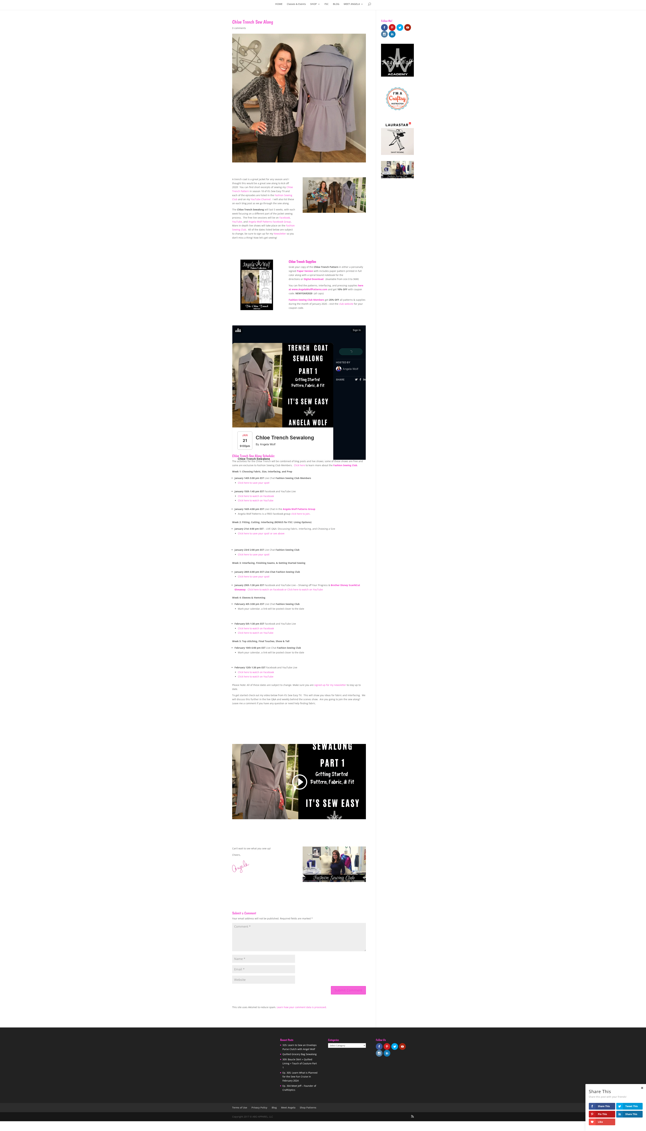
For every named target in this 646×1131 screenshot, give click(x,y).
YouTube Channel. (261, 199)
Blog (274, 1107)
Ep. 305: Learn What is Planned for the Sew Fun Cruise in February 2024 (299, 1076)
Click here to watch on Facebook (256, 496)
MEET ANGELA (352, 4)
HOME (278, 4)
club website (346, 303)
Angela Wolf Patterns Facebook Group (269, 221)
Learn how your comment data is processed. (302, 1007)
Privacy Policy (259, 1107)
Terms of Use (239, 1107)
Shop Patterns (308, 1107)
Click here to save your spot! (254, 482)
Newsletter (280, 233)
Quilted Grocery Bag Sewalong (299, 1054)
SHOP (313, 4)
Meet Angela (288, 1107)
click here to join (300, 513)
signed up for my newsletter (330, 685)
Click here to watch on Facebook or (267, 589)
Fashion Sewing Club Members (306, 299)
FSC (327, 4)
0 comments (239, 28)
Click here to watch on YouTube (255, 500)
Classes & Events (296, 4)
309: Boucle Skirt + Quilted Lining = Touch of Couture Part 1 (299, 1063)
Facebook (284, 217)
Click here (299, 465)
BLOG (336, 4)
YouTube (237, 221)
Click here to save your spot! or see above (261, 533)
